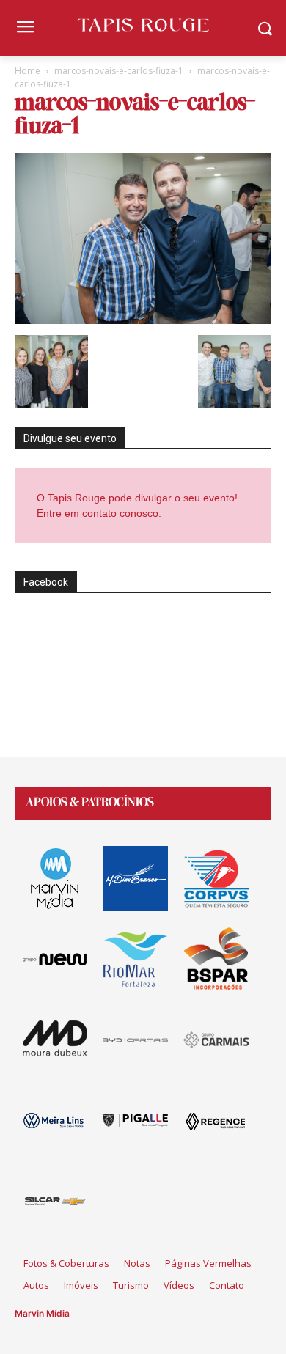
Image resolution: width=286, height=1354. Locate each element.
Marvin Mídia (42, 1313)
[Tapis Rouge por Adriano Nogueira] (143, 25)
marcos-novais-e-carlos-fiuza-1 (118, 71)
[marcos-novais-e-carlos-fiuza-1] (143, 320)
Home (27, 71)
